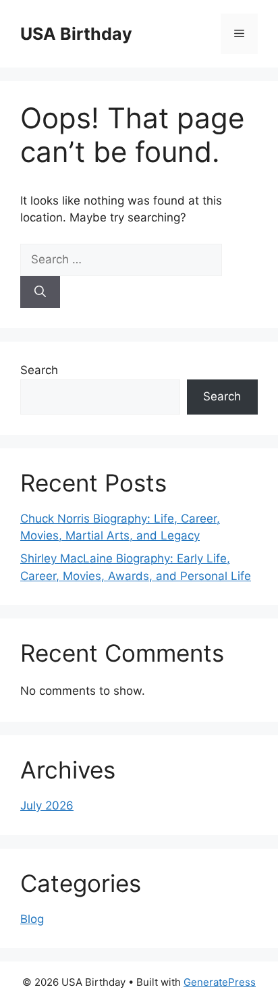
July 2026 (47, 805)
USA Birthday (76, 34)
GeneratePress (220, 982)
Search (39, 370)
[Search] (40, 292)
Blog (32, 919)
